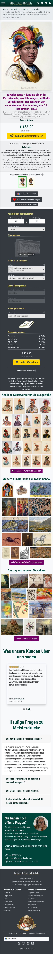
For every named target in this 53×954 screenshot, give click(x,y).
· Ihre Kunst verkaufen (35, 896)
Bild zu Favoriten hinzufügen (28, 199)
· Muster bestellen (34, 911)
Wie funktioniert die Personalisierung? (24, 738)
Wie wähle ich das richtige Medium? (22, 790)
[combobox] (26, 229)
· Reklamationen (9, 908)
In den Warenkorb (28, 362)
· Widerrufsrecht (9, 905)
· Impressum (8, 896)
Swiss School (36, 9)
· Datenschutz (8, 902)
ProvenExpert (21, 699)
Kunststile (14, 9)
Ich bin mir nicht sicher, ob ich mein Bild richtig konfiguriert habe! (24, 801)
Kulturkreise (25, 9)
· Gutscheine (32, 908)
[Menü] (2, 3)
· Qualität (31, 899)
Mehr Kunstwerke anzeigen (26, 638)
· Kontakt (7, 893)
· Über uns (7, 911)
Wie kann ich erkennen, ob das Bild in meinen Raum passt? (23, 780)
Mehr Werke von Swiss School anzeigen (26, 562)
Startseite (5, 9)
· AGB (5, 899)
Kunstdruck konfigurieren (28, 136)
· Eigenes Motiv (33, 893)
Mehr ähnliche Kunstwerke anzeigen (26, 471)
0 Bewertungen (31, 204)
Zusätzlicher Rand (13, 226)
